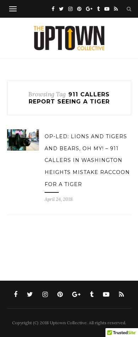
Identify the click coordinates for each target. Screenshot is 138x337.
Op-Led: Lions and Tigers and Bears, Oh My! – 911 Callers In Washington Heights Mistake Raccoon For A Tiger (87, 160)
